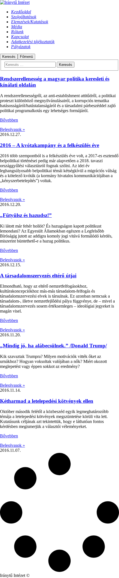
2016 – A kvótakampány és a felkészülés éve (49, 145)
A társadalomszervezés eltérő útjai (38, 275)
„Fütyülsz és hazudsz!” (26, 215)
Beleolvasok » (12, 129)
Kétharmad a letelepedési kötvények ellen (46, 401)
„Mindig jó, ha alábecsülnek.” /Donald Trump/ (53, 346)
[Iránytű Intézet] (15, 2)
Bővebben (9, 120)
